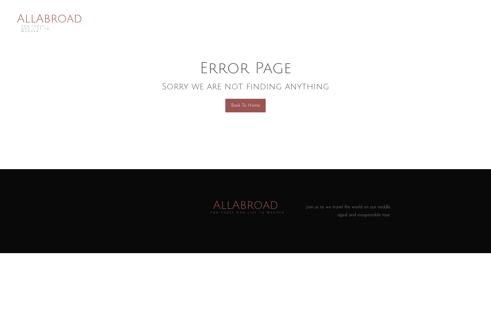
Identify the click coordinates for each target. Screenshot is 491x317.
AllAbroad (49, 19)
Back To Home (245, 105)
